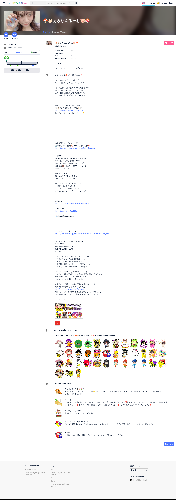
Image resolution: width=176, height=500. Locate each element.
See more (169, 444)
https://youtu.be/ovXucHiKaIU (66, 211)
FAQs (52, 469)
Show (6, 38)
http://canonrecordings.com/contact (69, 289)
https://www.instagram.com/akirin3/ (69, 110)
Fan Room (14, 38)
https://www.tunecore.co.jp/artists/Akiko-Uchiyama (75, 148)
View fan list (79, 68)
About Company (30, 469)
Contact (53, 478)
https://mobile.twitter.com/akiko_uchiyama (72, 204)
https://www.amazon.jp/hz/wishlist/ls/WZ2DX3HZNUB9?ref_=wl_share (82, 234)
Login (171, 3)
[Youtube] (57, 323)
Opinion (53, 481)
